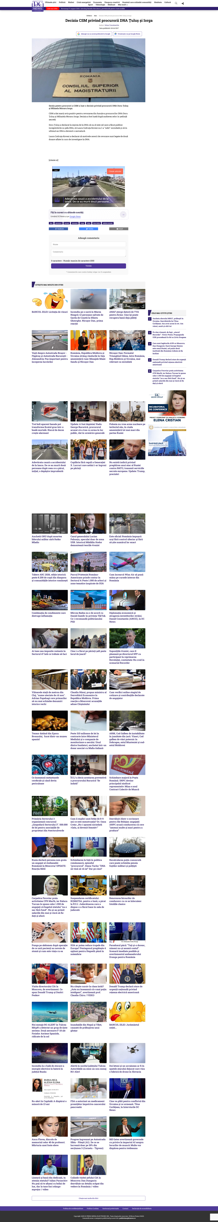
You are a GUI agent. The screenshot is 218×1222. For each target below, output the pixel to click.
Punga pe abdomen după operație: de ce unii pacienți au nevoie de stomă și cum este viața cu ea (50, 948)
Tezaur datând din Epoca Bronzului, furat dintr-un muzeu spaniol (49, 736)
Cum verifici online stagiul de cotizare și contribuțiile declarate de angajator (126, 695)
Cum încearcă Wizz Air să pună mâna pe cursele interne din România (126, 577)
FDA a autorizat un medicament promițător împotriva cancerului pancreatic (88, 1104)
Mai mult (123, 4)
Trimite (88, 266)
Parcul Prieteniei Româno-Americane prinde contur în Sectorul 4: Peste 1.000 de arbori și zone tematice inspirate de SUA (88, 579)
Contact (125, 1208)
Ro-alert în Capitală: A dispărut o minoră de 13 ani (49, 1103)
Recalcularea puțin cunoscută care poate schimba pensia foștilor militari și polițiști (125, 862)
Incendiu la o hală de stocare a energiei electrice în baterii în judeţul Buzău (48, 1068)
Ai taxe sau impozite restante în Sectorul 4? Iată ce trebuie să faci (49, 652)
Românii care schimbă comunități (136, 2)
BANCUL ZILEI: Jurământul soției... (124, 1026)
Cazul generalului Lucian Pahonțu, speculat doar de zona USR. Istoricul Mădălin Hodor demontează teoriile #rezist (87, 541)
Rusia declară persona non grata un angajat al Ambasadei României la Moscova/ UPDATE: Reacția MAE (49, 864)
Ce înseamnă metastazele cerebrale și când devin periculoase (45, 780)
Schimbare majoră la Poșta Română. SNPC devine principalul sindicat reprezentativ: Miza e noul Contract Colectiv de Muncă (124, 783)
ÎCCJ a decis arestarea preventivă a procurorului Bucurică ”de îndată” (88, 780)
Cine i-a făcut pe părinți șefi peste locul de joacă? (88, 652)
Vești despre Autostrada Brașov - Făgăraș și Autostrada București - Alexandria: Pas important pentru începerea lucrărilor (50, 357)
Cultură (167, 2)
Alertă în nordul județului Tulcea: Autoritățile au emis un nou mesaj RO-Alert (88, 1068)
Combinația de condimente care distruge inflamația (49, 614)
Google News (75, 216)
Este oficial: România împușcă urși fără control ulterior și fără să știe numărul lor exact (126, 539)
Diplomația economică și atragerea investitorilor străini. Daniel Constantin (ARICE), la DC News (126, 617)
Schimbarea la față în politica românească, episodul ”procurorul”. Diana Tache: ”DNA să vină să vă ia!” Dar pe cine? (88, 864)
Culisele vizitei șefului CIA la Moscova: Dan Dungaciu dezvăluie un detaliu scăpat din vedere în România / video (87, 1182)
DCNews (38, 6)
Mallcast (111, 4)
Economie (97, 2)
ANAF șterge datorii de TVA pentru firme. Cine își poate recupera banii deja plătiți (124, 314)
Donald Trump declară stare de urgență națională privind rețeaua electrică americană (92, 8)
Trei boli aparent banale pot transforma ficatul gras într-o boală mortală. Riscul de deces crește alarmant (48, 428)
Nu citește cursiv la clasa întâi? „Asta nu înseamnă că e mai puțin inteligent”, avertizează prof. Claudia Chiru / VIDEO (89, 991)
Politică (62, 2)
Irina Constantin (112, 25)
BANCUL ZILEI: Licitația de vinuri (50, 311)
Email (120, 229)
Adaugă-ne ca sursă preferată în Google (95, 34)
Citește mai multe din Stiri (88, 1198)
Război (71, 2)
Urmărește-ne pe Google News (129, 34)
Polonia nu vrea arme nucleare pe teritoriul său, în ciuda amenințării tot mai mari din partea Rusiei (127, 428)
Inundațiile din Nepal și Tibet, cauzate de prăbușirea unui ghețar (86, 1027)
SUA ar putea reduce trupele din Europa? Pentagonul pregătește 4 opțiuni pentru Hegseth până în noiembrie (88, 950)
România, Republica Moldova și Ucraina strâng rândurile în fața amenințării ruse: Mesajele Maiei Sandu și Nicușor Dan (88, 357)
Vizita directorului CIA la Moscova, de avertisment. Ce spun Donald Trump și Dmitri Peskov (47, 991)
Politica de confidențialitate (73, 1208)
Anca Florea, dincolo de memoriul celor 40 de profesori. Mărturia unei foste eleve (48, 1142)
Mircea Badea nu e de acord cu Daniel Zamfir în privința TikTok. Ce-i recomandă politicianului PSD (88, 617)
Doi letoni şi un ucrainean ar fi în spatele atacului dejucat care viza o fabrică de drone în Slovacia (127, 1068)
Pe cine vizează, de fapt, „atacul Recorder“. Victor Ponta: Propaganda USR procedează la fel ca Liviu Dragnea (169, 334)
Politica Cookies (93, 1208)
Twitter (90, 229)
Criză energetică (84, 2)
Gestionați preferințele (110, 1208)
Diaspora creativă (112, 2)
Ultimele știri (50, 2)
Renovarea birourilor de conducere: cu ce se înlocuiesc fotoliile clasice (125, 901)
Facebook (60, 229)
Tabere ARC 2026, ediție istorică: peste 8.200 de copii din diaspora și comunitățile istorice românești (50, 577)
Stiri (95, 16)
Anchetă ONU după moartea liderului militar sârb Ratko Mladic (47, 539)
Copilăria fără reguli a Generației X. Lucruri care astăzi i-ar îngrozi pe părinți (88, 465)
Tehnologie (100, 4)
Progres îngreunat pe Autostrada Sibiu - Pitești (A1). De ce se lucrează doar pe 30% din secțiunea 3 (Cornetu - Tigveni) (88, 1144)
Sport (90, 4)
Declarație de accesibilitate (141, 1208)
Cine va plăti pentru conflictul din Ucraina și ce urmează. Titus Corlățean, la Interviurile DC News (127, 1105)
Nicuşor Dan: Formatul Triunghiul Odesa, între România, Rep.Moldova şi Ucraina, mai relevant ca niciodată (127, 357)
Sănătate (158, 2)
